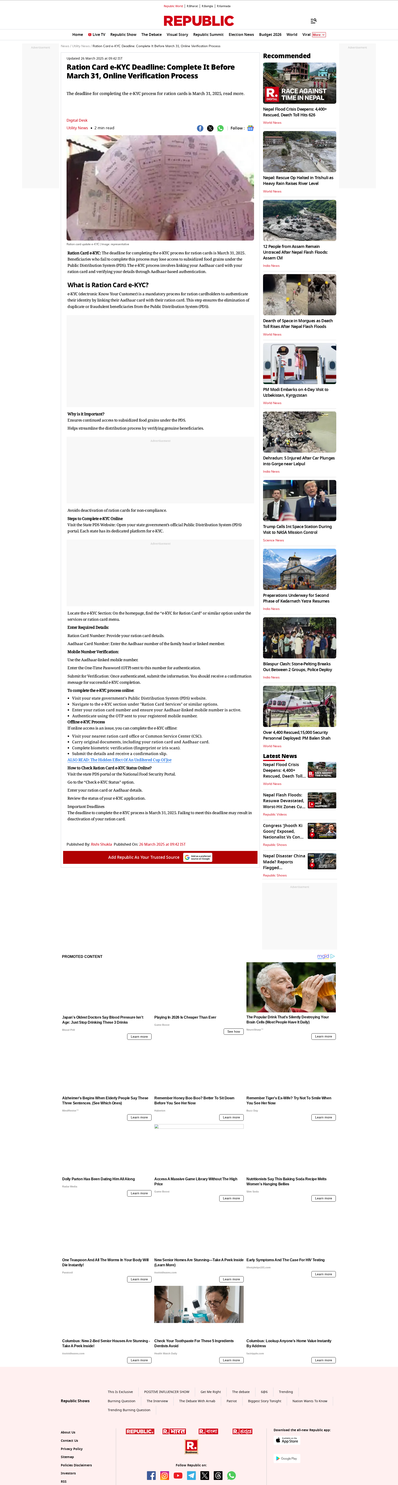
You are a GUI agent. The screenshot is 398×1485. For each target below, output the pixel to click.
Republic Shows (275, 845)
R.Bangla (207, 6)
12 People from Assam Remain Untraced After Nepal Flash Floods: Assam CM (295, 252)
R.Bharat (192, 6)
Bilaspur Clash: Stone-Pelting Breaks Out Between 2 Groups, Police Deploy (297, 667)
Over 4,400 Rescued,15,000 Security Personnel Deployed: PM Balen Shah (297, 735)
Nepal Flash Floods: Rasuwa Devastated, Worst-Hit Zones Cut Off (283, 804)
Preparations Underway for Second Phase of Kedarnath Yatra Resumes (296, 598)
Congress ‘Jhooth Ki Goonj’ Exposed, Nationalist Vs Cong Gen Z (283, 834)
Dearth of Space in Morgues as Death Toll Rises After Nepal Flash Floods (298, 324)
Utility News (77, 128)
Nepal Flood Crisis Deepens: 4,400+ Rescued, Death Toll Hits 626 (295, 112)
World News (272, 122)
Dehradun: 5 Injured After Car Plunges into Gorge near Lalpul (299, 461)
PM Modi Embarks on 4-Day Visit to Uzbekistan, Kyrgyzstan (295, 392)
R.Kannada (224, 6)
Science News (273, 540)
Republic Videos (275, 814)
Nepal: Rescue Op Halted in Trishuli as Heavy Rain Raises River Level (298, 181)
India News (271, 265)
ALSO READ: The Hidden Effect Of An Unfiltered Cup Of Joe (119, 759)
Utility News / (82, 46)
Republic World (173, 6)
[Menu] (311, 21)
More (317, 35)
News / (66, 46)
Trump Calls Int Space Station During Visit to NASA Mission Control (297, 529)
